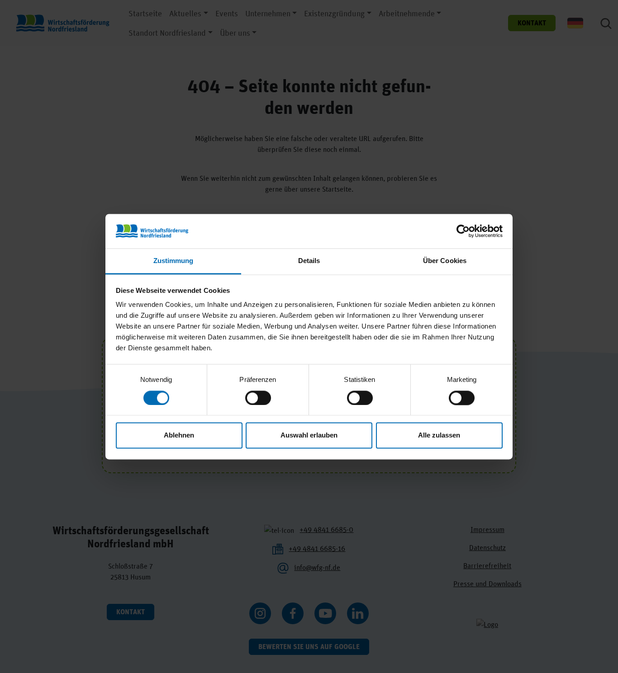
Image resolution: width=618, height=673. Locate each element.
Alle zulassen (439, 435)
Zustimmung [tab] (173, 261)
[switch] (258, 398)
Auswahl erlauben (309, 435)
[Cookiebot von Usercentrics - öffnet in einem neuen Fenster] (463, 231)
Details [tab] (309, 261)
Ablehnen (179, 435)
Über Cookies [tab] (444, 261)
